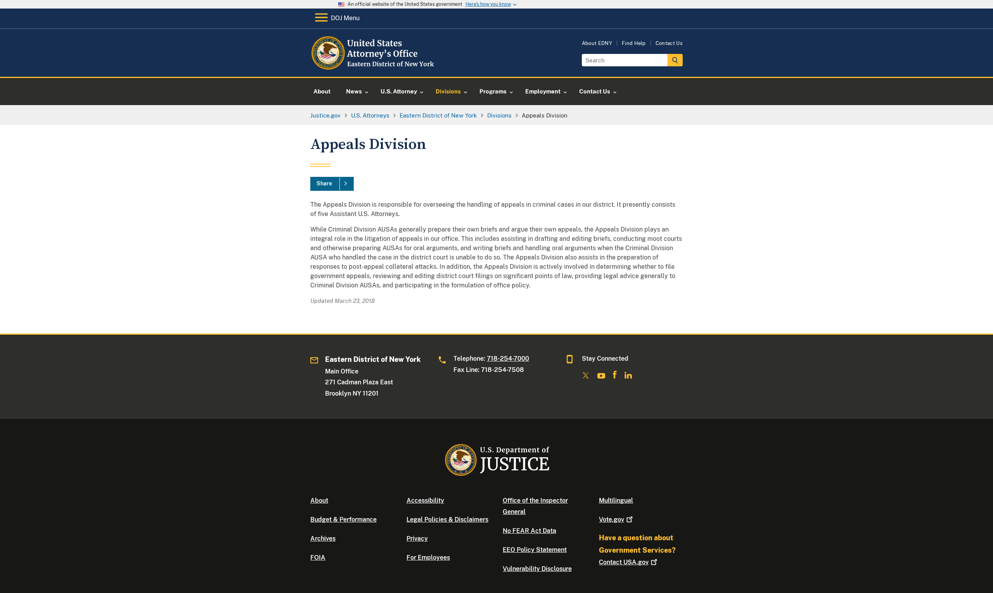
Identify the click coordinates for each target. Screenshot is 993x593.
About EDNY (597, 43)
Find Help (634, 43)
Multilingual (616, 500)
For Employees (428, 557)
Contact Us (669, 43)
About (319, 500)
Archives (323, 538)
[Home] (373, 68)
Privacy (417, 538)
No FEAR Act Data (529, 530)
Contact (624, 562)
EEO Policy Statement (535, 549)
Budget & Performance (343, 519)
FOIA (317, 557)
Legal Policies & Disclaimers (447, 519)
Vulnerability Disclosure (537, 568)
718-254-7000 (508, 358)
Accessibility (425, 500)
